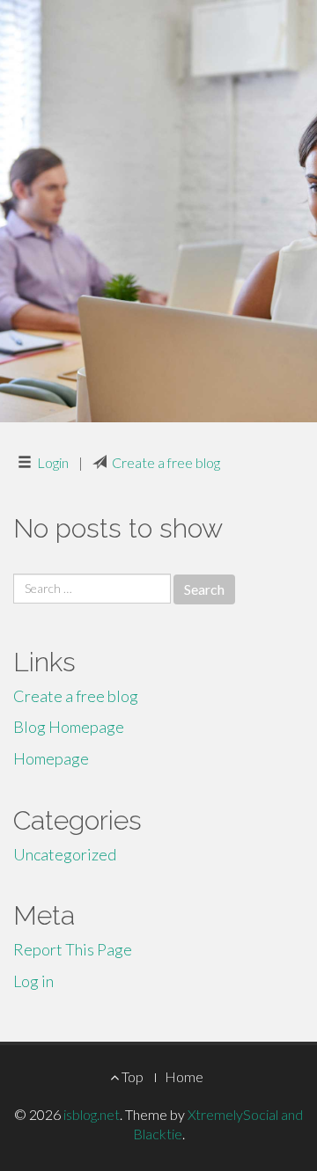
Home (184, 1076)
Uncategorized (64, 854)
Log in (33, 981)
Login (53, 462)
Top (131, 1076)
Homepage (51, 758)
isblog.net (91, 1114)
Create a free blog (166, 462)
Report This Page (72, 949)
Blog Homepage (68, 726)
